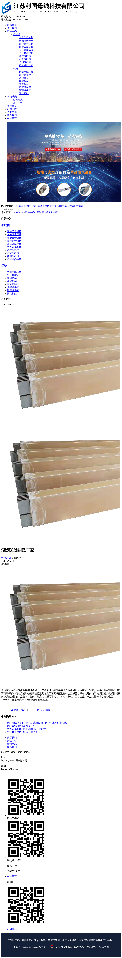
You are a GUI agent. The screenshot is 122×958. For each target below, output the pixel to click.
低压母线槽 (77, 206)
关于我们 (12, 737)
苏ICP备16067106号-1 (34, 947)
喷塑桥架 (12, 281)
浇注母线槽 (52, 212)
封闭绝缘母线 (14, 234)
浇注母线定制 (43, 710)
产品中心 (30, 212)
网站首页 (18, 212)
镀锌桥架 (12, 278)
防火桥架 (12, 284)
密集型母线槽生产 (44, 206)
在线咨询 (6, 558)
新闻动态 (12, 744)
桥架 (4, 265)
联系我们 (12, 747)
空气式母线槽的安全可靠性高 (22, 732)
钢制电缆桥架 (14, 272)
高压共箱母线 (14, 244)
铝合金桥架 (13, 275)
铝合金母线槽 (14, 237)
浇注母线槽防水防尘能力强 (21, 726)
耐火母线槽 (13, 253)
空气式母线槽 (14, 247)
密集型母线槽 (14, 231)
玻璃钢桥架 (13, 290)
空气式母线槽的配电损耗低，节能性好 (27, 729)
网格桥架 (12, 293)
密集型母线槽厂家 (25, 206)
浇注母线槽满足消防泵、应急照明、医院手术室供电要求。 (38, 722)
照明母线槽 (13, 256)
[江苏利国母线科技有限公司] (43, 13)
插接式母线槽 (14, 240)
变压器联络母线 (62, 206)
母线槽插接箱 (14, 259)
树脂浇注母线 (18, 710)
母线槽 (40, 212)
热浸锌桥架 (13, 287)
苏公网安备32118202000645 (68, 947)
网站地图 (91, 947)
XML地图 (104, 947)
